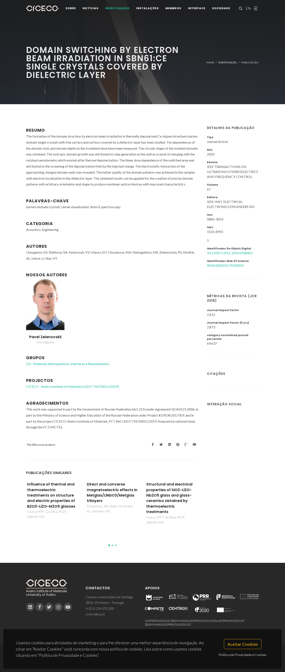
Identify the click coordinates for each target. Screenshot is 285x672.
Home (210, 62)
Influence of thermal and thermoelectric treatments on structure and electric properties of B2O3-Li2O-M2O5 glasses (51, 495)
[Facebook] (39, 607)
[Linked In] (30, 607)
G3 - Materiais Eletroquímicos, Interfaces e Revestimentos (67, 364)
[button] (109, 545)
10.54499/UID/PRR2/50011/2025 (170, 624)
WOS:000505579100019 (225, 265)
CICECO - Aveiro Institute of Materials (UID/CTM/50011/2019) (72, 386)
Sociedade (221, 8)
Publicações (249, 62)
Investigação (117, 8)
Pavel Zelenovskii (45, 336)
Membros (173, 8)
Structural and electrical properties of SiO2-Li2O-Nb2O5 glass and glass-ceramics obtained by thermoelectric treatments (169, 498)
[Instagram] (58, 607)
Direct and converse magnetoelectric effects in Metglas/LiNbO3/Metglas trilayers (112, 492)
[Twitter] (49, 607)
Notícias (90, 8)
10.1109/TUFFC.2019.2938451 (230, 253)
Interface (196, 8)
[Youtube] (68, 607)
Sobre (71, 8)
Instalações (147, 8)
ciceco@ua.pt (95, 614)
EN (248, 8)
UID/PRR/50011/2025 (157, 621)
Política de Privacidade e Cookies (242, 655)
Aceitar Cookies (242, 644)
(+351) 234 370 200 (100, 608)
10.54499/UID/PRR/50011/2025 (195, 621)
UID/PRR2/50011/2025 (231, 621)
